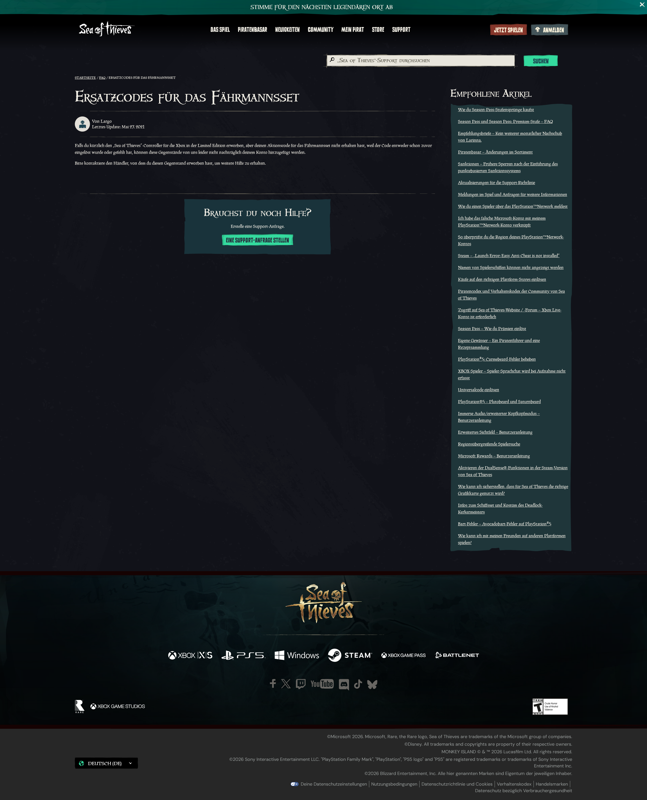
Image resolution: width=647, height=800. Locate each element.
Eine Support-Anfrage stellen (257, 240)
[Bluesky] (372, 684)
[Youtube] (322, 683)
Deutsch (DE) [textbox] (105, 763)
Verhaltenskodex (514, 784)
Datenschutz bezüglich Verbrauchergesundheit (523, 791)
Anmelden (553, 30)
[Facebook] (272, 683)
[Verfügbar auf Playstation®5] (243, 655)
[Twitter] (286, 683)
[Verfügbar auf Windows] (296, 655)
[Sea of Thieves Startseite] (107, 29)
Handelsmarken (552, 784)
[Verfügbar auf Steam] (350, 655)
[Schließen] (642, 4)
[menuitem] (220, 29)
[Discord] (344, 684)
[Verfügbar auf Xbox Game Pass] (403, 655)
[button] (106, 763)
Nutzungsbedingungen (394, 784)
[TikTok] (358, 684)
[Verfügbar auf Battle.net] (456, 655)
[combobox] (421, 60)
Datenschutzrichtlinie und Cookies (457, 784)
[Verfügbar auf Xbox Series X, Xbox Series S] (190, 655)
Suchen (541, 61)
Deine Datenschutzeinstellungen (334, 784)
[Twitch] (300, 684)
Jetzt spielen (508, 30)
